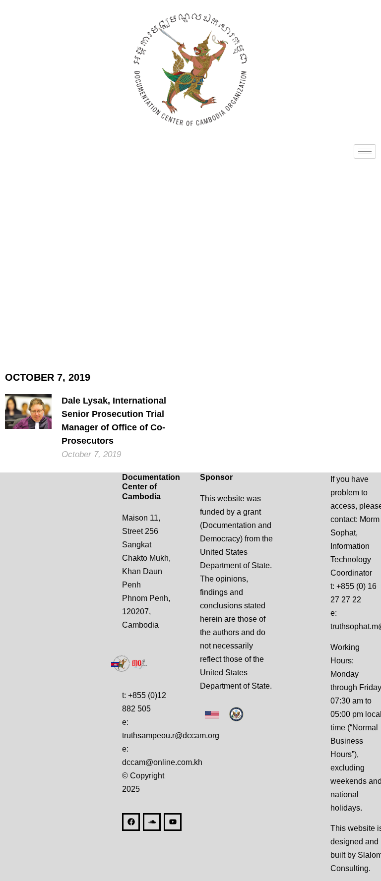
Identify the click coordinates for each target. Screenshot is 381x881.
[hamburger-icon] (365, 151)
